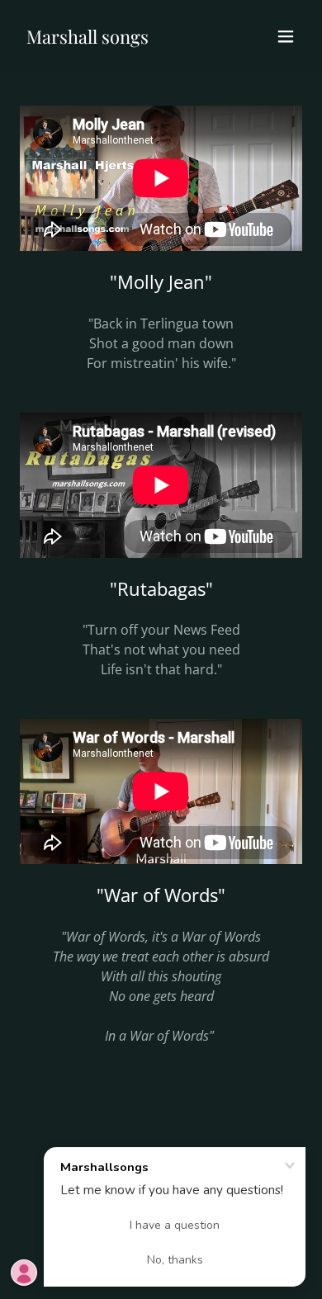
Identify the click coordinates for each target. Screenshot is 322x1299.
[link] (87, 39)
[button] (285, 36)
